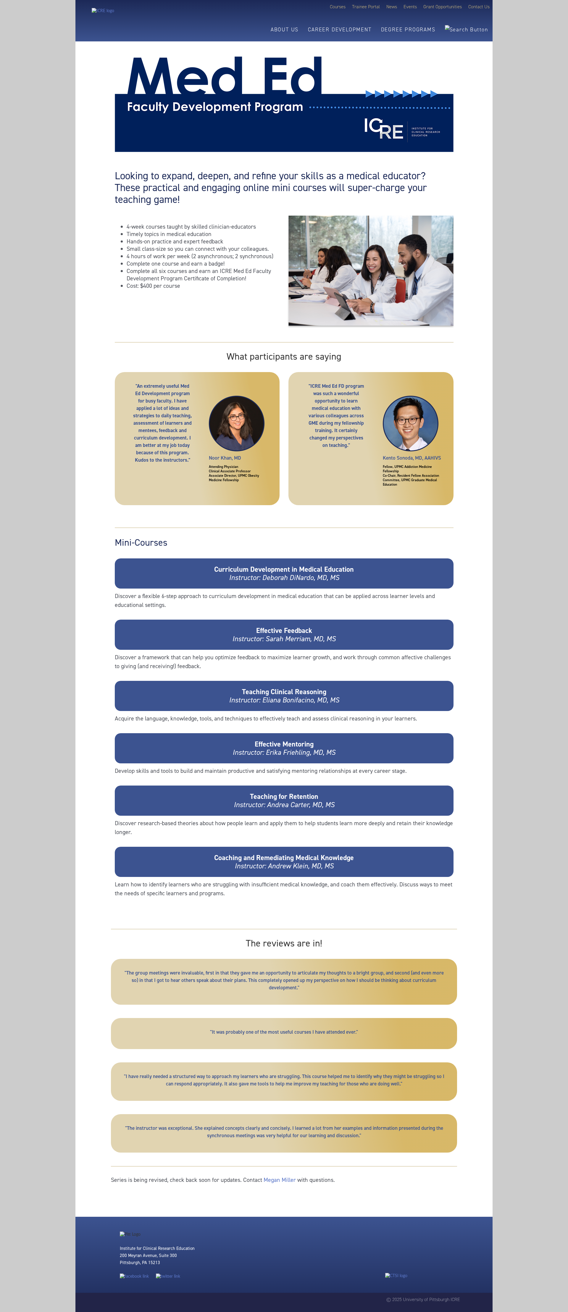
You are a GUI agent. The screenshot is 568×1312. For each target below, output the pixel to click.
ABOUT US (284, 29)
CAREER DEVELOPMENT (339, 29)
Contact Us (479, 7)
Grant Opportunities (442, 7)
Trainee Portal (366, 7)
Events (410, 7)
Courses (338, 7)
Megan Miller (280, 1180)
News (391, 7)
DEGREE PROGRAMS (408, 29)
